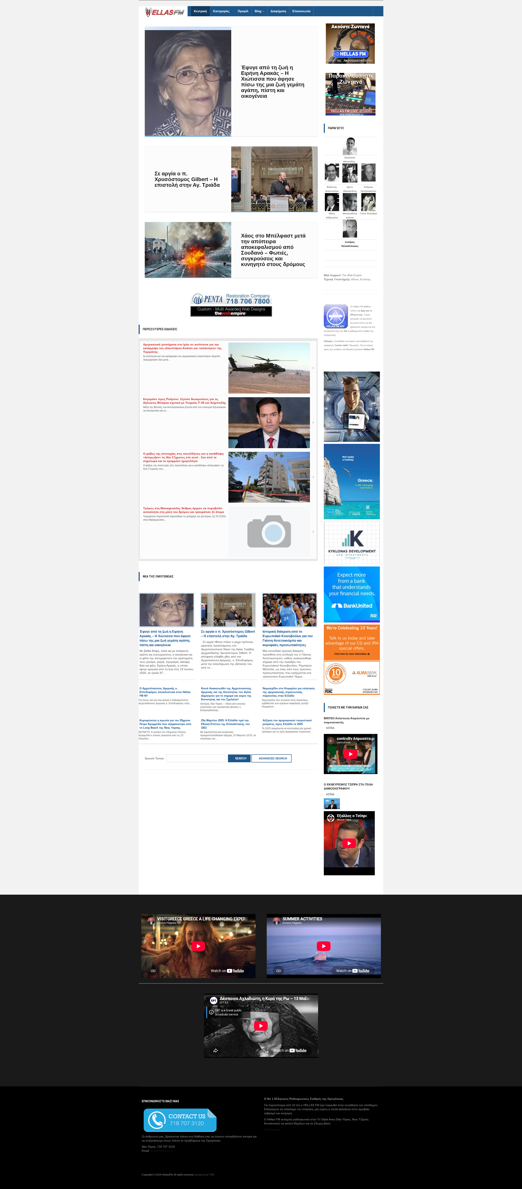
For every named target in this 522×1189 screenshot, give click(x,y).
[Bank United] (352, 594)
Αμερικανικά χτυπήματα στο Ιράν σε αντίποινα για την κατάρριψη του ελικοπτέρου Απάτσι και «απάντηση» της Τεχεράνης (182, 348)
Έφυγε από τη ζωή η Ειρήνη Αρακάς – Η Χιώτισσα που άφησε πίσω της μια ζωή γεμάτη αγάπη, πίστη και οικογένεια (272, 81)
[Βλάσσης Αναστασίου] (332, 172)
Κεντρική (200, 11)
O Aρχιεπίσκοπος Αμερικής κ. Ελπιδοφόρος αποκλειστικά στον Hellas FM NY (164, 692)
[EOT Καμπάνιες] (352, 481)
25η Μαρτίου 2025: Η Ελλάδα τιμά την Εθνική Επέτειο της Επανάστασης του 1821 (225, 724)
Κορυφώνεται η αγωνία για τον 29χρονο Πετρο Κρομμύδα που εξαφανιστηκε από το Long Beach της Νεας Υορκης (165, 724)
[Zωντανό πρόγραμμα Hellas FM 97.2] (350, 43)
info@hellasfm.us (161, 1150)
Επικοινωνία (301, 11)
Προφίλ (243, 11)
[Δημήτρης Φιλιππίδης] (350, 146)
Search (240, 758)
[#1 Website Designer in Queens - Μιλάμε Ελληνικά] (231, 311)
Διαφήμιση (278, 11)
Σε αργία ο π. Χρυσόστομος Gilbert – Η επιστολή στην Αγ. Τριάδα (187, 179)
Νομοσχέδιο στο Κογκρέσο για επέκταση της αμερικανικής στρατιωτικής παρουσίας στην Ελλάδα (289, 692)
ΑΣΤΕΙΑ (330, 728)
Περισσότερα (272, 1129)
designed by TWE (204, 1174)
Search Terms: (155, 758)
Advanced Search (272, 758)
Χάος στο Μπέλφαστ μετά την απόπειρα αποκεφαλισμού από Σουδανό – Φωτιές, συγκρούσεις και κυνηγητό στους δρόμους (273, 250)
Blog (258, 11)
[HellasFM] (166, 11)
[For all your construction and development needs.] (231, 299)
